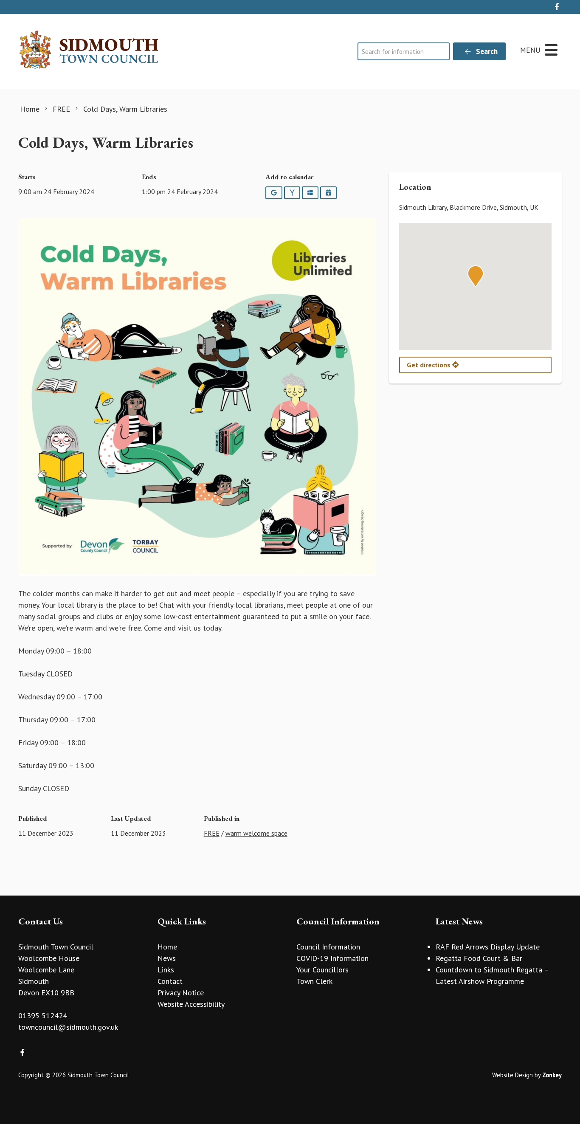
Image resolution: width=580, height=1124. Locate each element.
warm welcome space (256, 833)
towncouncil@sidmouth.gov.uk (68, 1027)
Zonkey (552, 1075)
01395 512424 (42, 1015)
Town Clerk (314, 981)
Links (166, 970)
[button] (475, 276)
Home (167, 947)
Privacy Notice (181, 992)
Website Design (512, 1075)
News (167, 958)
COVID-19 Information (332, 958)
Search (486, 51)
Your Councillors (322, 970)
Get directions (429, 365)
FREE (212, 833)
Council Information (328, 947)
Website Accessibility (191, 1004)
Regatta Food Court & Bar (479, 958)
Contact (170, 981)
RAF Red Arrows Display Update (488, 947)
